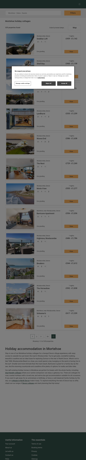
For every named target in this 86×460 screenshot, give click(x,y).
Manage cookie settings (23, 83)
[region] (43, 77)
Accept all (64, 83)
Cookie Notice (41, 77)
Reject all (48, 83)
